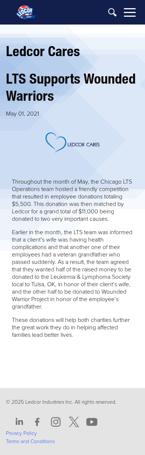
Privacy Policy (21, 433)
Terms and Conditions (30, 441)
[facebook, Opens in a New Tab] (37, 422)
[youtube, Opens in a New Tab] (91, 422)
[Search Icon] (112, 13)
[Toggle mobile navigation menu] (130, 13)
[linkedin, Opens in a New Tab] (19, 422)
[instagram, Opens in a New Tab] (55, 422)
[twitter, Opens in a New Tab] (74, 422)
